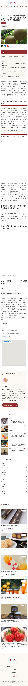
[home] (14, 3)
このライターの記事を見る (10, 405)
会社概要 (14, 669)
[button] (25, 2)
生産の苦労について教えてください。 (11, 61)
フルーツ (5, 6)
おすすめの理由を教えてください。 (10, 76)
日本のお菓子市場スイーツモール (14, 666)
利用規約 (14, 672)
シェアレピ (14, 663)
